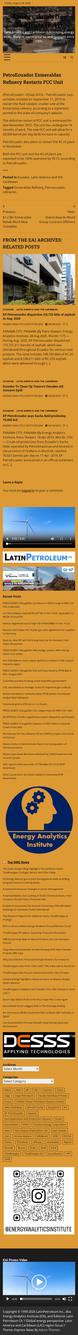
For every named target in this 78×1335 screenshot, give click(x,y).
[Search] (71, 57)
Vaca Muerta (54, 1153)
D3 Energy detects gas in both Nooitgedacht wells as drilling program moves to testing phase (36, 880)
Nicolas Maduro (23, 1136)
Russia (21, 1147)
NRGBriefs (42, 1136)
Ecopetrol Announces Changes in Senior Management (33, 889)
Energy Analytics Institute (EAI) (39, 20)
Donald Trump (35, 1107)
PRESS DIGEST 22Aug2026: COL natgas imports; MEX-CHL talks (38, 710)
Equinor (32, 1113)
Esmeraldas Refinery (28, 187)
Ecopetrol (53, 1107)
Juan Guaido (59, 1130)
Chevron (47, 1090)
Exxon (58, 1119)
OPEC (56, 1136)
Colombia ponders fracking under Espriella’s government (34, 681)
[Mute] (64, 1299)
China (60, 1090)
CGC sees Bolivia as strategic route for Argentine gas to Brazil (36, 687)
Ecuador (24, 177)
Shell (43, 1147)
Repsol (68, 1142)
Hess (7, 1130)
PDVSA (67, 1136)
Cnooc (8, 1101)
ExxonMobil (11, 1124)
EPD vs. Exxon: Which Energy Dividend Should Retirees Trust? (37, 926)
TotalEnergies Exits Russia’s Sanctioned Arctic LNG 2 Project (36, 972)
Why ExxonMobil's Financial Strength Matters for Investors (36, 959)
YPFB (7, 1159)
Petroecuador (55, 187)
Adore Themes (49, 1330)
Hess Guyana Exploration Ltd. (31, 1130)
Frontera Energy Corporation (49, 1124)
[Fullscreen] (70, 1299)
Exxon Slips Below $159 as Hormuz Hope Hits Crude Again (35, 999)
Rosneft (8, 1147)
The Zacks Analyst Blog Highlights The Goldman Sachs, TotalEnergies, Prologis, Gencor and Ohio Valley (33, 870)
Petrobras (22, 1142)
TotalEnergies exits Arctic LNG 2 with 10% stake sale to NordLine (39, 966)
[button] (39, 1282)
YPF (68, 1153)
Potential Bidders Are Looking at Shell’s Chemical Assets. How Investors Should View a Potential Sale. (37, 897)
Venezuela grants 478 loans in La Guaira (25, 704)
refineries (9, 192)
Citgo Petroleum (24, 1095)
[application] (39, 1282)
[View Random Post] (64, 57)
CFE (36, 1090)
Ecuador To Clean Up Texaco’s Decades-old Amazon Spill (33, 388)
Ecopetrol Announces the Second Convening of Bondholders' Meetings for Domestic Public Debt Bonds (37, 907)
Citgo (7, 1095)
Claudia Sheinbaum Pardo (52, 1095)
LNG (6, 1136)
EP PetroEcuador (13, 1113)
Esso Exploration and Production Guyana (27, 1119)
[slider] (36, 1299)
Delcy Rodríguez (13, 1107)
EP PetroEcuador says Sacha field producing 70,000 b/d (34, 418)
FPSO (26, 1124)
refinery (37, 1142)
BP (27, 1090)
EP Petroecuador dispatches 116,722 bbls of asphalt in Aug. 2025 (39, 316)
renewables (52, 1142)
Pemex (8, 1142)
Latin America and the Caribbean (37, 310)
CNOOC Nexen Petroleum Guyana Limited (40, 1101)
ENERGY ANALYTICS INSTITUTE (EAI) (23, 324)
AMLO (7, 1090)
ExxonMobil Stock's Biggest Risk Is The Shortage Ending (34, 1006)
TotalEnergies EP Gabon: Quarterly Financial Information (34, 932)
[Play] (8, 1299)
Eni (65, 1107)
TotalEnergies (12, 1153)
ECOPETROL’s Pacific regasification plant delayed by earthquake (38, 717)
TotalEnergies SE (33, 1153)
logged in (28, 490)
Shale (33, 1147)
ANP (18, 1090)
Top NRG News (18, 862)
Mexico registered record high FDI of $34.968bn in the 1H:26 (36, 623)
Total (53, 1147)
